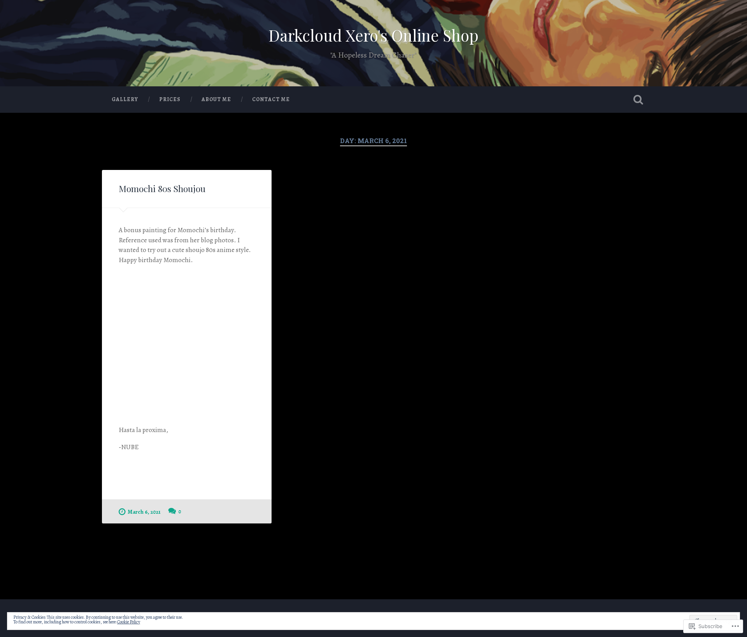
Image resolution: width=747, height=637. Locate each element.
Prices (170, 99)
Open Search (638, 99)
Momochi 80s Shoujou (162, 188)
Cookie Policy (128, 622)
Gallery (125, 99)
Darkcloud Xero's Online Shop (373, 35)
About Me (216, 99)
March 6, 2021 (144, 512)
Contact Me (271, 99)
